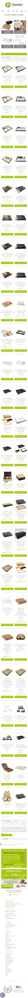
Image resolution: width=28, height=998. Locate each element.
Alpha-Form (8, 971)
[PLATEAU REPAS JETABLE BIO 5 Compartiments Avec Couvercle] (7, 332)
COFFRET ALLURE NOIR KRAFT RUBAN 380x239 (7, 486)
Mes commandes (9, 926)
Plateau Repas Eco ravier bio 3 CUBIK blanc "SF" (7, 168)
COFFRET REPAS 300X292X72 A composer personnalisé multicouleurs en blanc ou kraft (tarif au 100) (20, 613)
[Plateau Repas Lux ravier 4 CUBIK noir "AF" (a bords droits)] (21, 246)
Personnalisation (9, 958)
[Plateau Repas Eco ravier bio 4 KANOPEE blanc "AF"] (7, 69)
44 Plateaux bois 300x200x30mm (7, 429)
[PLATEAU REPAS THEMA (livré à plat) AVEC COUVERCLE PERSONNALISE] (21, 504)
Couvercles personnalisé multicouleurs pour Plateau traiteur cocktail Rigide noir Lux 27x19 (7, 683)
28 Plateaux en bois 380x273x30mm (21, 576)
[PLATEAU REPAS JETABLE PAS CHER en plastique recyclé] (21, 363)
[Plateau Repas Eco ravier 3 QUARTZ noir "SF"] (7, 218)
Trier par (4, 57)
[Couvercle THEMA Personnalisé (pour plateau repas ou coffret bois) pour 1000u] (7, 534)
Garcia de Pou (9, 970)
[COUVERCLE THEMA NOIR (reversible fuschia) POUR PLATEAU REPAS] (21, 796)
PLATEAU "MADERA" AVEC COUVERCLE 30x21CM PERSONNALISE (21, 429)
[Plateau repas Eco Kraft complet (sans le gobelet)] (21, 637)
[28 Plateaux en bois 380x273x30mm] (21, 568)
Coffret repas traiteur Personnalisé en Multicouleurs (21, 544)
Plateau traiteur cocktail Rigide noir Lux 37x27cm (20, 400)
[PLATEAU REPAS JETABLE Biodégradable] (21, 304)
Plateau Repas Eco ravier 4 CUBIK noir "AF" (7, 255)
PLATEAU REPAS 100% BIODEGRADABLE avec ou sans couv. (7, 313)
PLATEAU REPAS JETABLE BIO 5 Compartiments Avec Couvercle (7, 341)
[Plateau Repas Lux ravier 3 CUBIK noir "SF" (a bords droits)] (21, 275)
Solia (6, 966)
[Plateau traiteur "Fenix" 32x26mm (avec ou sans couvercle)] (21, 448)
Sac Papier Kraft (9, 960)
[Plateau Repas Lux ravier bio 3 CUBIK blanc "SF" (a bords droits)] (21, 159)
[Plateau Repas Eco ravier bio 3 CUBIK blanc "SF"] (7, 159)
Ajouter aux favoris (7, 90)
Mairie (6, 937)
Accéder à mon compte (11, 924)
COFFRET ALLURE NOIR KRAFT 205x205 (21, 486)
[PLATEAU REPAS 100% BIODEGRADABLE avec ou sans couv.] (7, 304)
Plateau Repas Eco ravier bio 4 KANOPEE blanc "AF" (7, 78)
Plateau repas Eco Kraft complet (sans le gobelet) (21, 646)
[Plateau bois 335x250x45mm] (21, 768)
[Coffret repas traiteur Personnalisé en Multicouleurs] (21, 534)
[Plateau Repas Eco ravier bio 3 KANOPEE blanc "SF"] (7, 99)
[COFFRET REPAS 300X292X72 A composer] (7, 768)
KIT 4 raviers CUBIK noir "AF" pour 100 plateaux (7, 746)
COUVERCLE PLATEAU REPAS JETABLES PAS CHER (7, 371)
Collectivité (8, 945)
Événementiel (8, 949)
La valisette (7, 804)
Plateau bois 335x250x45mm (21, 776)
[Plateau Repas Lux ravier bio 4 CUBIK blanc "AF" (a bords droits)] (21, 129)
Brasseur (7, 942)
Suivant (7, 60)
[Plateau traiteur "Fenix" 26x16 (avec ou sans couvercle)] (7, 448)
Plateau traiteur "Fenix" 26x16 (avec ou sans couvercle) (7, 458)
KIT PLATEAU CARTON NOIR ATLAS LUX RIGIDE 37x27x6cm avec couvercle (7, 514)
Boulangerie (8, 940)
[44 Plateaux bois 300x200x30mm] (7, 420)
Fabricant (7, 965)
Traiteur (7, 934)
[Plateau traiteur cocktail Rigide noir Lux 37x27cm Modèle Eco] (21, 737)
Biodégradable (9, 962)
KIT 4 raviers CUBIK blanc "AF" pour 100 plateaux (7, 610)
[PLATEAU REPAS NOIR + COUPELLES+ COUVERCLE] (21, 332)
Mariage (7, 957)
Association (8, 939)
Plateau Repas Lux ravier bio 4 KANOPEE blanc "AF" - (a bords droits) (20, 78)
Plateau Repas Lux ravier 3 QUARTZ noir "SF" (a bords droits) (20, 227)
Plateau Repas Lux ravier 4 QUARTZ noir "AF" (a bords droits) (20, 198)
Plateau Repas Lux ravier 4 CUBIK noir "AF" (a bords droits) (21, 255)
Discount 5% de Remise (10, 915)
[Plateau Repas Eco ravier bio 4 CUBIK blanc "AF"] (7, 129)
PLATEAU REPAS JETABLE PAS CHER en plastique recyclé (20, 372)
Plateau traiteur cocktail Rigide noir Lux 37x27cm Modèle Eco (20, 747)
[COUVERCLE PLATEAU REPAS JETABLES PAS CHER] (7, 363)
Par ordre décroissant (17, 57)
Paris (6, 973)
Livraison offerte (9, 913)
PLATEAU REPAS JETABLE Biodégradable (20, 312)
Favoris (7, 928)
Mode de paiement (10, 905)
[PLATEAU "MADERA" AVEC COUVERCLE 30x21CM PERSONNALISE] (21, 420)
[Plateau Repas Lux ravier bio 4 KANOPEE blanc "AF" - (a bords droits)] (21, 69)
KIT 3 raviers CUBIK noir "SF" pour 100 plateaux (21, 718)
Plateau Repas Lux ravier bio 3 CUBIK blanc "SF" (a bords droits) (21, 169)
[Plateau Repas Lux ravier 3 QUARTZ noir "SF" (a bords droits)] (21, 218)
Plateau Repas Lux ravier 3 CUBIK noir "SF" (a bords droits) (21, 284)
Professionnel (8, 955)
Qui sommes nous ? (10, 907)
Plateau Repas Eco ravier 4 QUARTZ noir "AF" (7, 198)
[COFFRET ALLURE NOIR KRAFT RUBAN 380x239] (7, 477)
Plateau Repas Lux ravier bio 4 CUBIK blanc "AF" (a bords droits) (21, 139)
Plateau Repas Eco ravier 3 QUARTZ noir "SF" (7, 227)
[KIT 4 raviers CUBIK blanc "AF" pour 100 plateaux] (7, 601)
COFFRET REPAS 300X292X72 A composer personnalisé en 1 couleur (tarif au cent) (7, 648)
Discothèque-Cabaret (10, 947)
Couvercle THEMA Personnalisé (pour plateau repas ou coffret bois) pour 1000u (7, 545)
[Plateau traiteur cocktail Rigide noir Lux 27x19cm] (7, 391)
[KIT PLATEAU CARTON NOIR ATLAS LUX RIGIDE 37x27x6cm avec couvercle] (7, 504)
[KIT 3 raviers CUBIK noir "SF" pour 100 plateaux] (21, 709)
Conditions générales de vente (13, 903)
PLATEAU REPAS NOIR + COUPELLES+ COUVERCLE (21, 341)
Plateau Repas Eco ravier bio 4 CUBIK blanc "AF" (7, 138)
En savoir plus (6, 835)
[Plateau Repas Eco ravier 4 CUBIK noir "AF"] (7, 246)
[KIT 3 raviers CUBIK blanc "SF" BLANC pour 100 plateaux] (7, 709)
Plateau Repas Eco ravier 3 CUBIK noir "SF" (7, 284)
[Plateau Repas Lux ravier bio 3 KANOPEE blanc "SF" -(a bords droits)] (21, 99)
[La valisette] (7, 796)
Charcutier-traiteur (9, 944)
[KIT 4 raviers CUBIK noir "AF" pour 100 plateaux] (7, 737)
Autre (6, 975)
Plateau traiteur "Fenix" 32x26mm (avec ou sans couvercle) (21, 458)
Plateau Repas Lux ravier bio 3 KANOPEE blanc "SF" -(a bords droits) (20, 109)
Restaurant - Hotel (9, 936)
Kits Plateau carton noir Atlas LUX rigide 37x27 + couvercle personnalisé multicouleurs (7, 578)
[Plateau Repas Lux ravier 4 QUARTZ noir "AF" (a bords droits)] (21, 189)
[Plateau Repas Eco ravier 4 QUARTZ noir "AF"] (7, 189)
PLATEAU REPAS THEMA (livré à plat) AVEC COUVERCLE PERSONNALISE (21, 514)
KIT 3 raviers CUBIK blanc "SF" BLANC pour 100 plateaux (7, 718)
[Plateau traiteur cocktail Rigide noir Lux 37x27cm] (21, 391)
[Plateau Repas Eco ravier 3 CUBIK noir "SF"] (7, 275)
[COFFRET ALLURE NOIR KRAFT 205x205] (21, 477)
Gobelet (7, 963)
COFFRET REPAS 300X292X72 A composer (7, 777)
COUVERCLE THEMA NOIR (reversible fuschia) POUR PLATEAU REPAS (21, 805)
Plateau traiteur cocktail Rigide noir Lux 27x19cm (7, 400)
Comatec (7, 968)
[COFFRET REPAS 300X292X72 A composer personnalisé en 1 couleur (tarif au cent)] (7, 637)
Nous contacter (9, 918)
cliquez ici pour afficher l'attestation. (9, 845)
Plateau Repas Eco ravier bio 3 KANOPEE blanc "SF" (7, 108)
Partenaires (8, 916)
